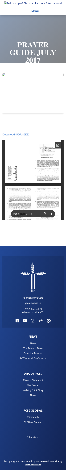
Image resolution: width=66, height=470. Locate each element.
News (33, 336)
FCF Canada (33, 417)
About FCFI (33, 373)
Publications (33, 437)
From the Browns (33, 353)
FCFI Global (33, 410)
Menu (35, 11)
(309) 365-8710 (33, 303)
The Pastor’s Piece (33, 348)
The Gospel (33, 385)
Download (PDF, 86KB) (15, 134)
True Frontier (33, 464)
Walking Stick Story (33, 390)
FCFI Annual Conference (33, 358)
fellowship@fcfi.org (33, 297)
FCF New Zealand (33, 422)
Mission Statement (33, 380)
